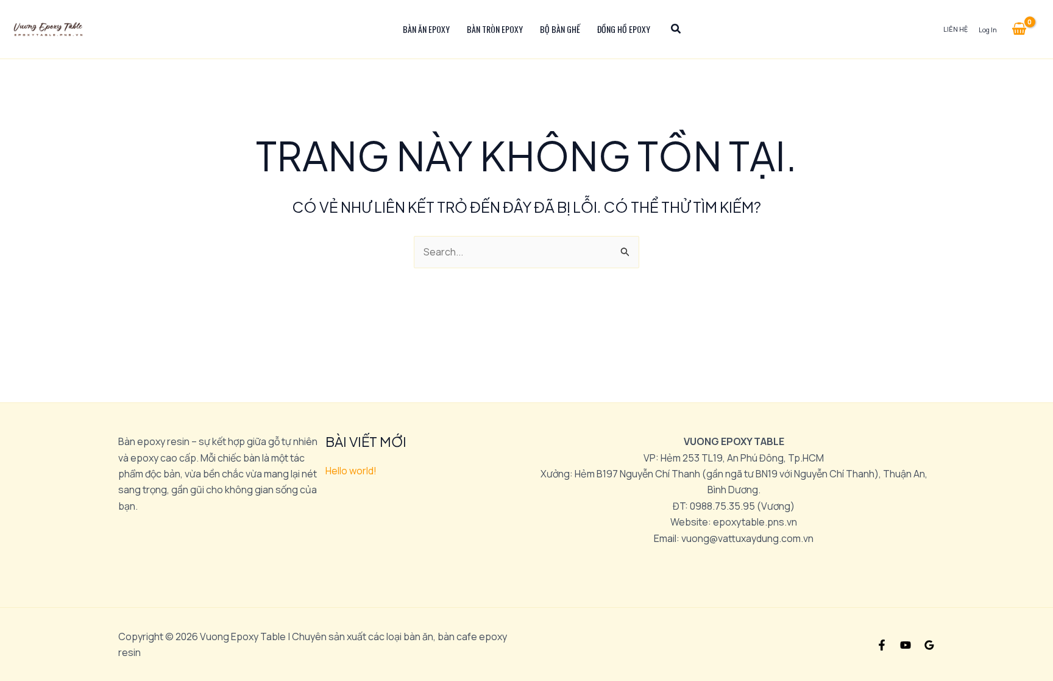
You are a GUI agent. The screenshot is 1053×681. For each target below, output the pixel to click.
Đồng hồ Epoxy (623, 29)
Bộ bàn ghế (560, 29)
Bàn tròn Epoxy (495, 29)
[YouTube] (905, 645)
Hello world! (351, 470)
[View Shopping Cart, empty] (1019, 29)
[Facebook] (881, 645)
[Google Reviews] (929, 645)
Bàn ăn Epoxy (426, 29)
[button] (676, 30)
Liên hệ (955, 29)
